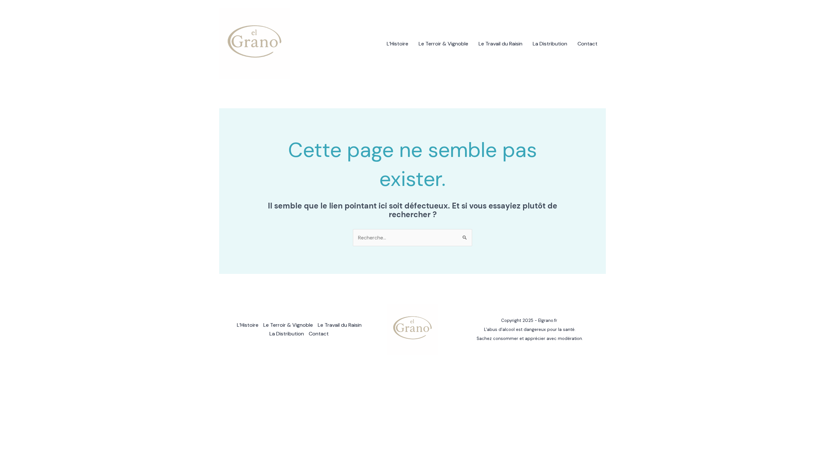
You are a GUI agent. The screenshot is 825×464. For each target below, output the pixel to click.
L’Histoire (397, 43)
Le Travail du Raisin (500, 43)
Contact (587, 43)
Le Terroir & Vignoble (443, 43)
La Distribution (550, 43)
